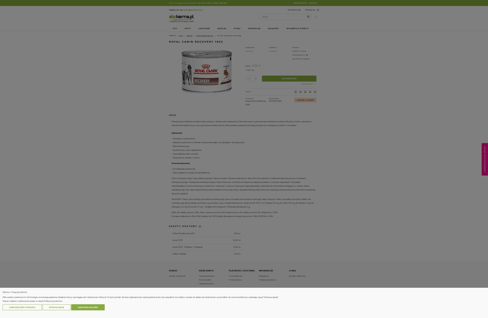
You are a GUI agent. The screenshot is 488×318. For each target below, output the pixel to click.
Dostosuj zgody (56, 307)
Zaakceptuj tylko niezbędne (22, 307)
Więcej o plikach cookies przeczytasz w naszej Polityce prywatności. (33, 301)
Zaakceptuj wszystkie (88, 307)
